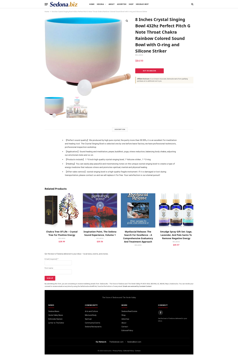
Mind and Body (90, 315)
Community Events (92, 323)
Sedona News (53, 311)
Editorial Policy (127, 330)
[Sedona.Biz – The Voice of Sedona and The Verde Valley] (64, 4)
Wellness (139, 55)
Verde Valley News (55, 315)
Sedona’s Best (142, 4)
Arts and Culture (91, 311)
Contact (124, 327)
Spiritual (88, 319)
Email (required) (51, 259)
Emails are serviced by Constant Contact (137, 286)
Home (91, 4)
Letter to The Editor (56, 323)
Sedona (100, 4)
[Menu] (46, 4)
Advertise (121, 4)
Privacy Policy (117, 351)
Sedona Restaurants (93, 327)
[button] (127, 21)
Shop (131, 4)
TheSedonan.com (116, 342)
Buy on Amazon (149, 71)
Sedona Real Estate (129, 311)
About (112, 4)
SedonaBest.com (134, 342)
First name (49, 268)
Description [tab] (120, 129)
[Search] (192, 4)
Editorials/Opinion (55, 319)
